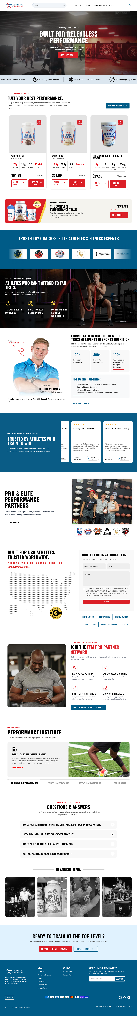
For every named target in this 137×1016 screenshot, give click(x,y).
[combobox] (49, 5)
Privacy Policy (43, 988)
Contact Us (41, 981)
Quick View (15, 183)
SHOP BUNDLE (117, 215)
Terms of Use (42, 985)
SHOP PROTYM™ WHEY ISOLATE (54, 949)
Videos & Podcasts (58, 783)
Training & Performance (24, 783)
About (88, 5)
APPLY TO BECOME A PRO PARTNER (87, 707)
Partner (40, 978)
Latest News (119, 783)
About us (41, 972)
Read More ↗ (17, 768)
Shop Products (66, 55)
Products (79, 5)
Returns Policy (68, 975)
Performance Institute (104, 5)
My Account (67, 972)
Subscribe (119, 978)
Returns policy (126, 1006)
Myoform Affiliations (44, 975)
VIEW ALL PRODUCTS (116, 105)
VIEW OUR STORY (80, 403)
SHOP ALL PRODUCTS (84, 949)
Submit (106, 601)
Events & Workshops (91, 783)
